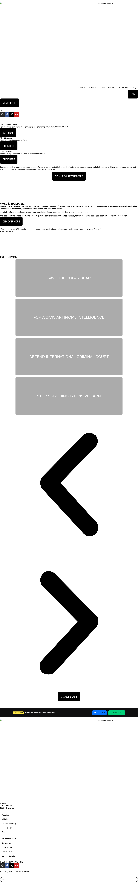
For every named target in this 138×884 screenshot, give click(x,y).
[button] (69, 485)
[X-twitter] (11, 114)
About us (82, 87)
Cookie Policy (7, 851)
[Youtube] (16, 114)
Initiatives (93, 87)
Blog (134, 87)
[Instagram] (2, 114)
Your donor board (9, 839)
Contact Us (6, 843)
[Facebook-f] (7, 114)
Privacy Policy (7, 847)
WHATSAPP (118, 712)
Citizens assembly (108, 87)
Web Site (18, 871)
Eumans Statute (8, 856)
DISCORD (101, 712)
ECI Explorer (124, 87)
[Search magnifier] (135, 879)
